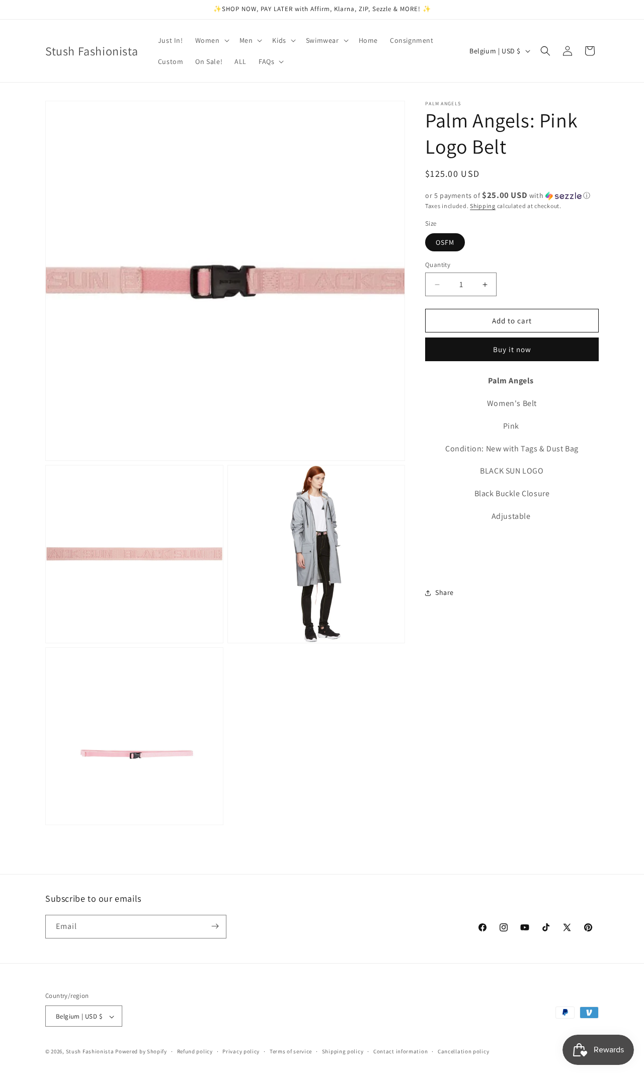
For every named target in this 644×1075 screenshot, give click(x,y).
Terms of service (291, 1051)
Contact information (400, 1051)
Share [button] (444, 592)
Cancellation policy (463, 1051)
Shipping (483, 206)
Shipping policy (343, 1051)
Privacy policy (241, 1051)
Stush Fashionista (90, 1051)
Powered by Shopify (141, 1051)
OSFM (445, 242)
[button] (211, 40)
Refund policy (195, 1051)
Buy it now (512, 350)
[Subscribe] (215, 926)
